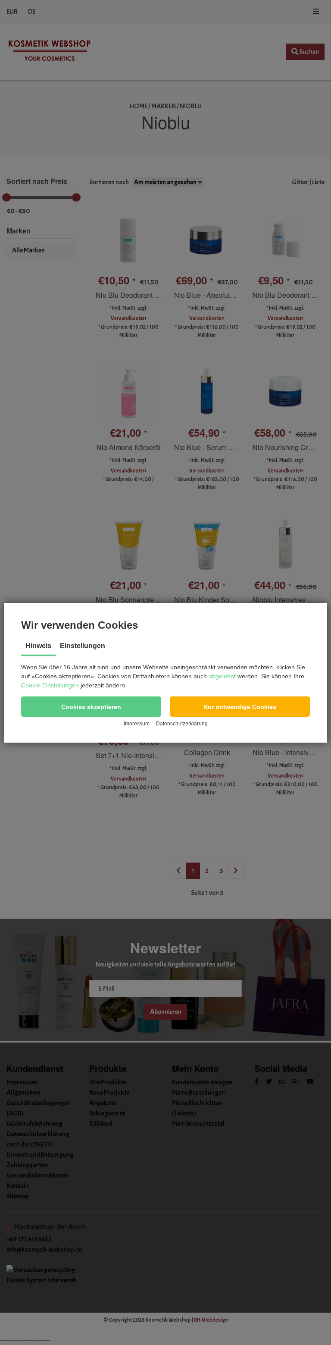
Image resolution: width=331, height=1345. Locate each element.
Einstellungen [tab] (82, 645)
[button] (91, 706)
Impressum (137, 724)
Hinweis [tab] (38, 645)
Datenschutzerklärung (182, 724)
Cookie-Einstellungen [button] (50, 685)
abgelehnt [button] (222, 676)
